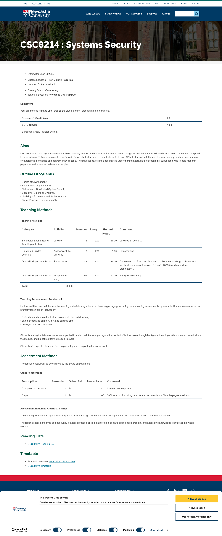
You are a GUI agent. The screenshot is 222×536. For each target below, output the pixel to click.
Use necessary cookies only (196, 516)
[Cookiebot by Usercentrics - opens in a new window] (19, 530)
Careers (114, 3)
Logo (36, 14)
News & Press (170, 3)
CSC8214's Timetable (39, 466)
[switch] (86, 530)
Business (152, 13)
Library (126, 3)
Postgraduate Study (36, 4)
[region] (111, 259)
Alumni (166, 13)
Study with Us (113, 13)
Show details (157, 530)
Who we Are (93, 13)
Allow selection (197, 508)
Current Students (142, 3)
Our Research (134, 13)
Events (184, 3)
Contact (195, 3)
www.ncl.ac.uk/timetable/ (62, 461)
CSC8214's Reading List (41, 444)
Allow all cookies (197, 499)
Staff (157, 3)
